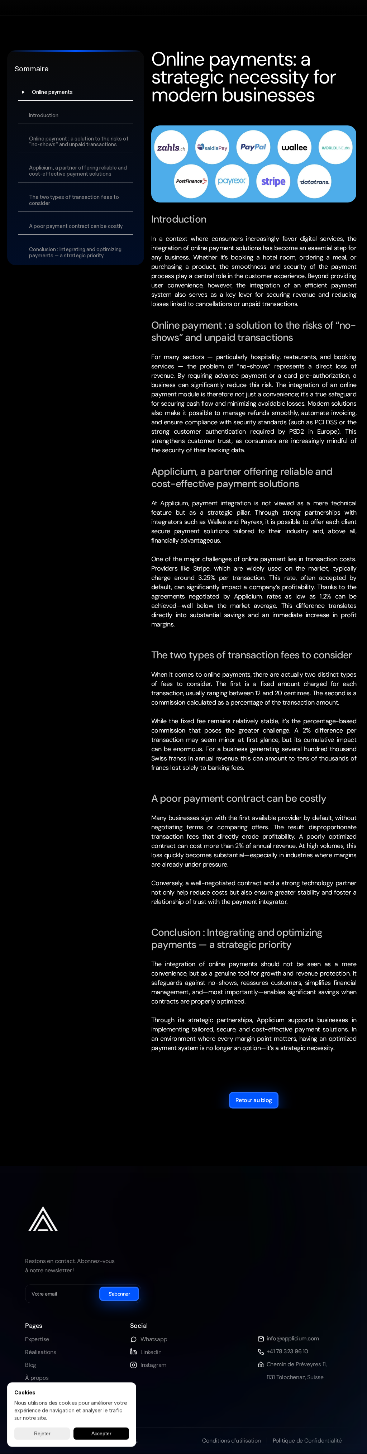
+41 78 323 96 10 (287, 1351)
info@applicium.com (293, 1338)
